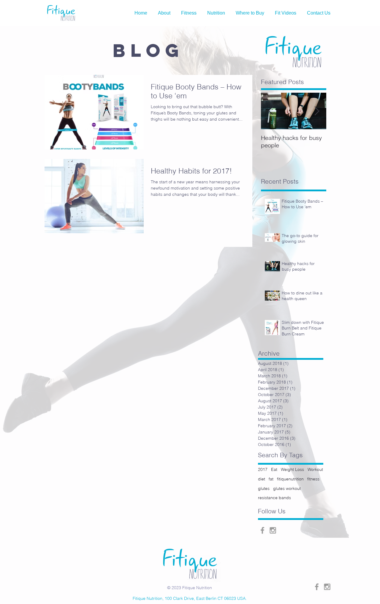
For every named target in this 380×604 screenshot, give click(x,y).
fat (271, 479)
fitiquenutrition (290, 479)
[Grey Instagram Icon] (272, 530)
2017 (262, 469)
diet (261, 479)
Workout (315, 469)
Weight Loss (292, 469)
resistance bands (274, 497)
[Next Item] (316, 111)
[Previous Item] (270, 111)
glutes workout (287, 488)
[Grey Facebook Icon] (262, 530)
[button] (216, 13)
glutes (264, 488)
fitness (313, 479)
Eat (274, 469)
